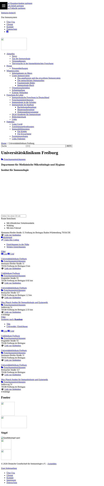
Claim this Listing (11, 240)
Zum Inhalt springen (15, 6)
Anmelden (52, 464)
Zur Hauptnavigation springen (19, 3)
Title (8, 324)
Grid (12, 254)
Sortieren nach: (11, 319)
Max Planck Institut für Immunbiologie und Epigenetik (24, 302)
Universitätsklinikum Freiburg (14, 259)
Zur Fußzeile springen (15, 8)
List (5, 254)
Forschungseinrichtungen (14, 159)
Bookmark (7, 237)
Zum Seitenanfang (9, 468)
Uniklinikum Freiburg (10, 273)
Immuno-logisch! (8, 13)
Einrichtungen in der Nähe (17, 244)
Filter (3, 251)
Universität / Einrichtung (16, 326)
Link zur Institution (12, 235)
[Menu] (3, 5)
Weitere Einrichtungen (16, 247)
